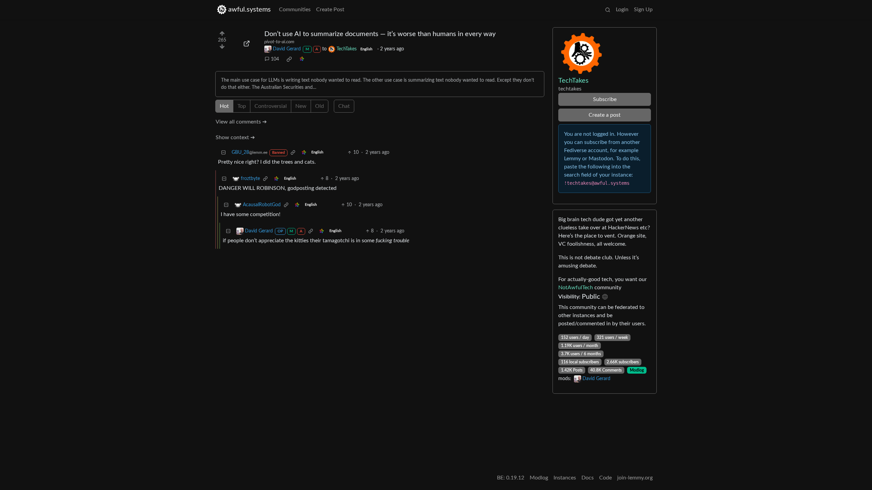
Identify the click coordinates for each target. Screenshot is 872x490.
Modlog (637, 370)
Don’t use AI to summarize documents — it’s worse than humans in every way (380, 34)
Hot (224, 106)
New (301, 106)
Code (605, 477)
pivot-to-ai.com (279, 41)
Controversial (270, 106)
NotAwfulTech (575, 287)
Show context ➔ (235, 137)
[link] (289, 59)
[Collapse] (223, 152)
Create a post (605, 115)
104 (275, 59)
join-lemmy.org (635, 477)
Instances (565, 477)
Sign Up (643, 9)
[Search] (607, 9)
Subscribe (605, 99)
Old (319, 106)
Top (241, 106)
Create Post (330, 9)
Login (622, 9)
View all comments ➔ (241, 122)
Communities (295, 9)
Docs (587, 477)
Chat (344, 106)
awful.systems (249, 9)
